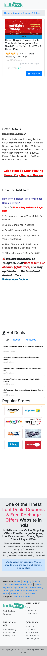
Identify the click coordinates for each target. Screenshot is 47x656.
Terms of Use (9, 632)
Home (7, 13)
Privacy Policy (9, 629)
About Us (29, 626)
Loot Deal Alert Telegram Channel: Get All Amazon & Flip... (22, 369)
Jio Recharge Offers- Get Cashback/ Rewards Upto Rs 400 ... (23, 391)
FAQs (27, 607)
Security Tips (9, 635)
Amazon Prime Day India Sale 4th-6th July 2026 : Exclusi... (22, 380)
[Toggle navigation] (41, 4)
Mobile (17, 581)
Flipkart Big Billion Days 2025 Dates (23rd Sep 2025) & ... (23, 347)
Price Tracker (31, 632)
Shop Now (35, 73)
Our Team (30, 629)
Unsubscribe (31, 613)
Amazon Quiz (17, 593)
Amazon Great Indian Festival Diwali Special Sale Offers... (21, 358)
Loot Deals (30, 593)
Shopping (26, 581)
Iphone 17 (14, 590)
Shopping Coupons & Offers (26, 13)
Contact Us (30, 610)
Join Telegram (32, 638)
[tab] (6, 340)
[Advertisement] (23, 101)
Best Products (32, 635)
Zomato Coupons (21, 596)
